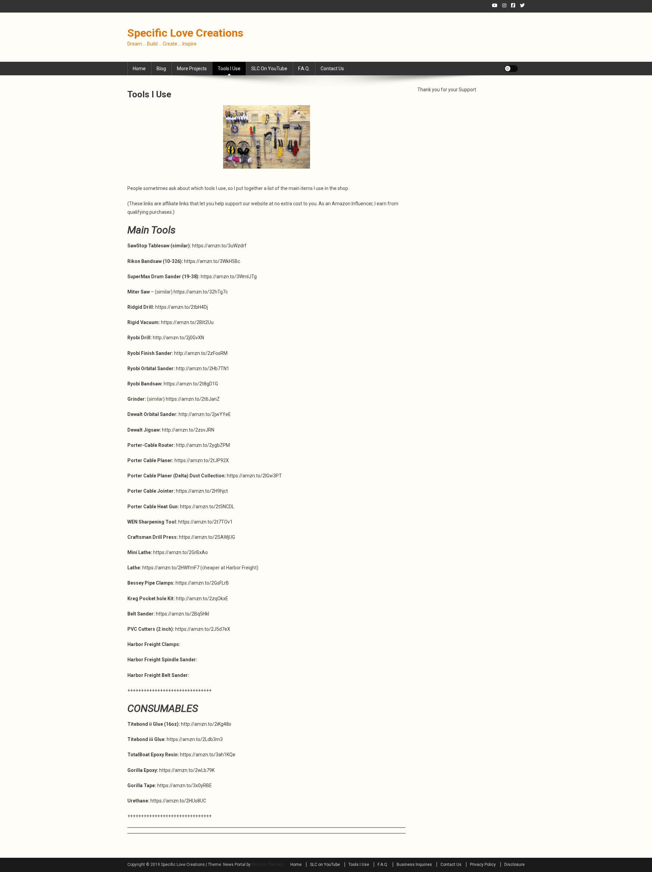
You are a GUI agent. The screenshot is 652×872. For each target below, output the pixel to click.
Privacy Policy (483, 864)
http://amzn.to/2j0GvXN (178, 337)
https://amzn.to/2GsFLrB (202, 583)
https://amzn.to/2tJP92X (202, 460)
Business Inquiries (414, 864)
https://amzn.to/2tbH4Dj (181, 307)
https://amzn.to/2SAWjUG (207, 537)
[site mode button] (511, 68)
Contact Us (332, 68)
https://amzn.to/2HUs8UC (178, 800)
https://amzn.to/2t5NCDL (207, 506)
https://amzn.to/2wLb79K (187, 770)
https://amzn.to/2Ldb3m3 (195, 739)
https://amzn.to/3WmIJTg (229, 276)
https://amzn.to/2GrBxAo (180, 552)
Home (139, 68)
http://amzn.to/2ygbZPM (203, 445)
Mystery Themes (267, 864)
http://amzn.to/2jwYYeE (205, 414)
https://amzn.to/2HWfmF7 (170, 567)
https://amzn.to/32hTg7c (201, 292)
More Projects (192, 68)
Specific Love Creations (185, 32)
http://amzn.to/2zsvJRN (188, 430)
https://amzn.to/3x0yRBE (184, 785)
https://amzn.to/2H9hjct (202, 491)
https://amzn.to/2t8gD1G (191, 383)
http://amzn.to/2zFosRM (201, 353)
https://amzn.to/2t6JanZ (193, 399)
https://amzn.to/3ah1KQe (207, 754)
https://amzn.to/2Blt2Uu (187, 322)
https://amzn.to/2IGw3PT (254, 475)
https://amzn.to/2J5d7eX (202, 629)
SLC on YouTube (269, 68)
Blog (161, 68)
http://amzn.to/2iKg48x (206, 724)
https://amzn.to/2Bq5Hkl (182, 614)
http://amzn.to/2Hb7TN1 (202, 368)
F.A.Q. (304, 68)
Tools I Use (229, 68)
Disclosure (514, 864)
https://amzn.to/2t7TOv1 (205, 522)
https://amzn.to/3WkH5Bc (212, 261)
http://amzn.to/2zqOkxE (202, 598)
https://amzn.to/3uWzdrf (219, 245)
